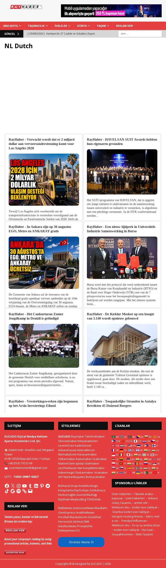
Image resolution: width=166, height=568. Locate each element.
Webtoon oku (120, 507)
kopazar (117, 498)
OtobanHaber (84, 472)
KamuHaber (84, 459)
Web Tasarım (144, 534)
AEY (60, 477)
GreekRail (94, 517)
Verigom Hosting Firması (127, 516)
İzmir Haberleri (121, 494)
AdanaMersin (86, 450)
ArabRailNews (85, 512)
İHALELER (61, 26)
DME (86, 521)
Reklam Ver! (124, 26)
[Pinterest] (42, 485)
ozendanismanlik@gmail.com (28, 468)
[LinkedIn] (36, 485)
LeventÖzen (66, 445)
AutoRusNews (67, 526)
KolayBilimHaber (94, 468)
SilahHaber (92, 463)
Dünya (82, 26)
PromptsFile (85, 526)
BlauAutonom (78, 517)
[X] (12, 485)
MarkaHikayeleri (74, 477)
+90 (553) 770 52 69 (20, 463)
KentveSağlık (66, 495)
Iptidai (80, 463)
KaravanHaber (87, 454)
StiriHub (78, 521)
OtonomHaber (67, 441)
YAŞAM (101, 26)
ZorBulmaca (97, 490)
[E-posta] (30, 491)
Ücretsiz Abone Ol (81, 542)
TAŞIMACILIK (36, 26)
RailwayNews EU (69, 530)
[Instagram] (18, 485)
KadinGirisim (83, 445)
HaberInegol (66, 472)
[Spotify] (18, 491)
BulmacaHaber (95, 477)
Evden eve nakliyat (144, 507)
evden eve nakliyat (126, 530)
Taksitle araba (143, 494)
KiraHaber (101, 472)
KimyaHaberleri (88, 441)
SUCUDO (64, 436)
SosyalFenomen (122, 534)
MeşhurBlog (78, 499)
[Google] (12, 491)
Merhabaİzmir (67, 454)
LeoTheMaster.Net (70, 468)
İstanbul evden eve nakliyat (130, 512)
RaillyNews (65, 508)
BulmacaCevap (68, 486)
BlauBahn (101, 508)
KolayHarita (65, 490)
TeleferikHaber (95, 436)
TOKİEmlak (94, 499)
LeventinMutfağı (86, 495)
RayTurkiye (81, 490)
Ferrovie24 (65, 521)
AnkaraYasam (67, 450)
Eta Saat (147, 530)
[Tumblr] (30, 485)
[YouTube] (24, 485)
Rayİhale (64, 499)
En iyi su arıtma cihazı (146, 525)
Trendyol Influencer (134, 521)
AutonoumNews (83, 508)
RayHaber (77, 436)
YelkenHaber (66, 459)
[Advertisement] (83, 94)
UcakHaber (99, 459)
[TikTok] (7, 491)
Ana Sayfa (10, 26)
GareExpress (66, 512)
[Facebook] (7, 485)
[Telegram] (47, 485)
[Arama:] (140, 33)
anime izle (140, 503)
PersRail (63, 517)
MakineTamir (66, 463)
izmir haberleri (135, 498)
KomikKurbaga (88, 486)
